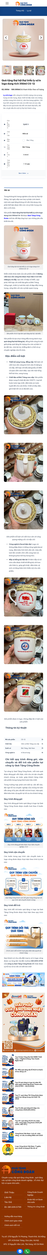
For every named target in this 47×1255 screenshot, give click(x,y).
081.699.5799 (14, 1207)
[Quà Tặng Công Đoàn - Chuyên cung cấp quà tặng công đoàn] (23, 4)
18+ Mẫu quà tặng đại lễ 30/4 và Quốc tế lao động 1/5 (29, 1070)
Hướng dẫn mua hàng (13, 1216)
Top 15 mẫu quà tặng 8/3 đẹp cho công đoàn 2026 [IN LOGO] (27, 1109)
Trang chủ (20, 10)
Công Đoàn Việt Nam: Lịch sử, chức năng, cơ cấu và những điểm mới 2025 (29, 1134)
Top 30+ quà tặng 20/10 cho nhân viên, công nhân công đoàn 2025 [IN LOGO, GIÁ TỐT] (28, 1122)
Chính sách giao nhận (13, 1221)
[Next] (41, 37)
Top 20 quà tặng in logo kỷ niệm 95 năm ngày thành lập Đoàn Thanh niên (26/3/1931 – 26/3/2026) (28, 1084)
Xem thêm (22, 173)
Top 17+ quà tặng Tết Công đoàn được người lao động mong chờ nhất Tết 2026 (29, 1097)
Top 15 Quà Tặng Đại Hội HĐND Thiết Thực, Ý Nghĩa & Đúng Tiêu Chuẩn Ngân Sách (28, 1059)
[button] (7, 3)
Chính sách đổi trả (12, 1225)
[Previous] (6, 37)
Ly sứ (29, 10)
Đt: (6, 1207)
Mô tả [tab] (7, 190)
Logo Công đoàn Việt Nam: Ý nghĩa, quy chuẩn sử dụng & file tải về (28, 1147)
